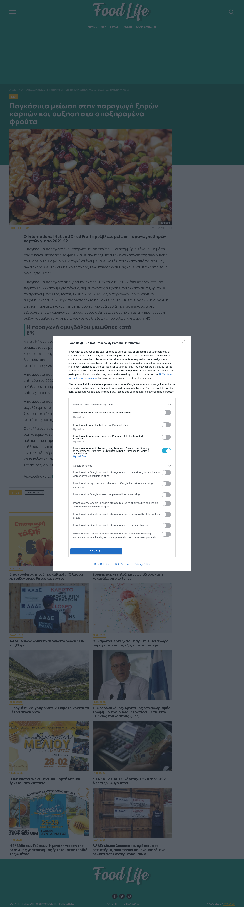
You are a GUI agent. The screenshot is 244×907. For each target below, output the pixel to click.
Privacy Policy (142, 564)
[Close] (183, 343)
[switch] (166, 412)
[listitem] (122, 405)
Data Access (122, 564)
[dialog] (122, 453)
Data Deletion (101, 564)
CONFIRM (96, 551)
